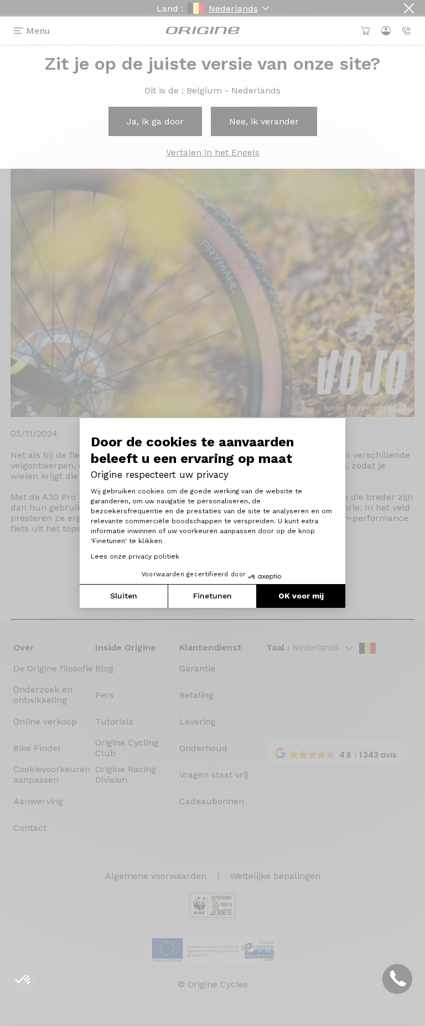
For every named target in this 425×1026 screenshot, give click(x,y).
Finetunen (212, 595)
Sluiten (123, 595)
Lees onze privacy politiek (135, 556)
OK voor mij (301, 595)
